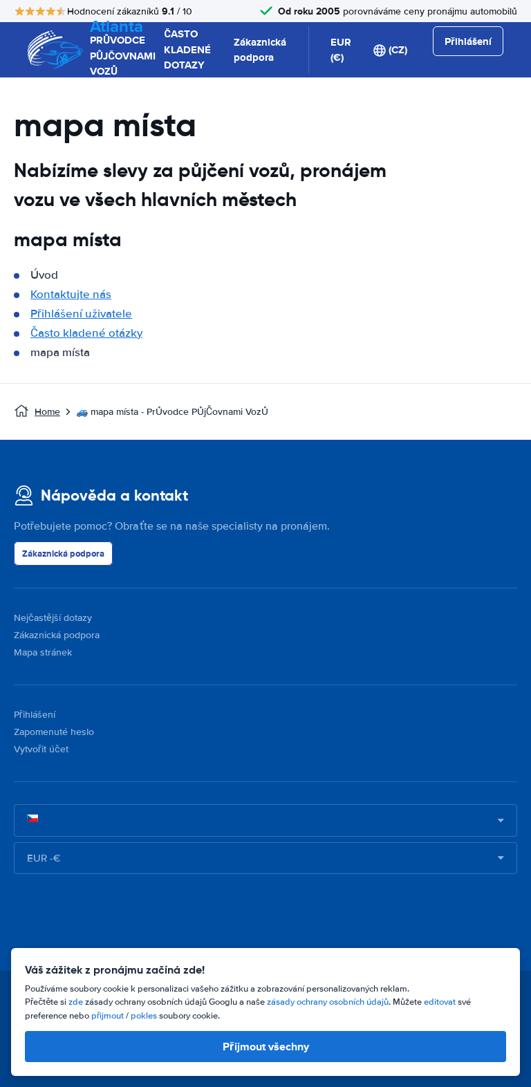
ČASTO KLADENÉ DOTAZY (187, 49)
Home (47, 412)
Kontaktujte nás (70, 294)
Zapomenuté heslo (54, 732)
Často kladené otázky (86, 333)
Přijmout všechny (266, 1047)
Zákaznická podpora (260, 50)
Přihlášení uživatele (81, 313)
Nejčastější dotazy (53, 618)
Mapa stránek (43, 652)
